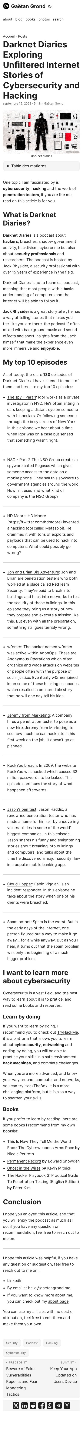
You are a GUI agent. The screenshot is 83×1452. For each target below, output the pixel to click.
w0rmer (14, 647)
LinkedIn (15, 1280)
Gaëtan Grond (28, 6)
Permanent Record (24, 1161)
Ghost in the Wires (23, 1168)
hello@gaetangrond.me (49, 1288)
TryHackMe (67, 1032)
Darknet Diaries (17, 282)
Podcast (32, 1343)
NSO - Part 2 (18, 459)
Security (12, 1343)
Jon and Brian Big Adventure (33, 572)
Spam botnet (19, 922)
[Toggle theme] (49, 6)
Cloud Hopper (19, 884)
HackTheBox (35, 1086)
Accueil (9, 36)
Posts (22, 36)
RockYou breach (22, 765)
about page (58, 1301)
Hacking (52, 1343)
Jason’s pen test (21, 809)
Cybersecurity (16, 1353)
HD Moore (16, 516)
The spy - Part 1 (21, 397)
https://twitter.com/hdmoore (34, 522)
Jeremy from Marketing (28, 715)
